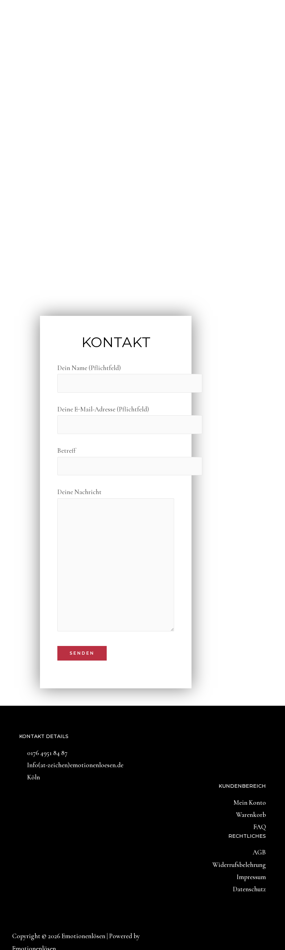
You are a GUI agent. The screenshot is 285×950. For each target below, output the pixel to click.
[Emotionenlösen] (39, 37)
